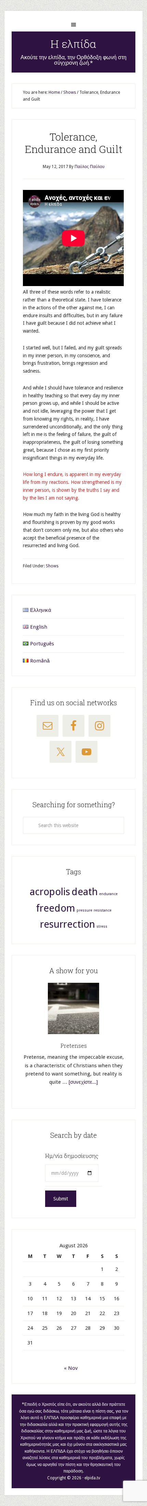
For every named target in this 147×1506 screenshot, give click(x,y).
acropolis (50, 892)
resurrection (67, 924)
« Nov (71, 1368)
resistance (102, 910)
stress (101, 926)
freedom (55, 908)
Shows (52, 566)
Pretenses (74, 1045)
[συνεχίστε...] (83, 1082)
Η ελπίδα (73, 43)
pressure (84, 910)
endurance (108, 894)
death (84, 892)
